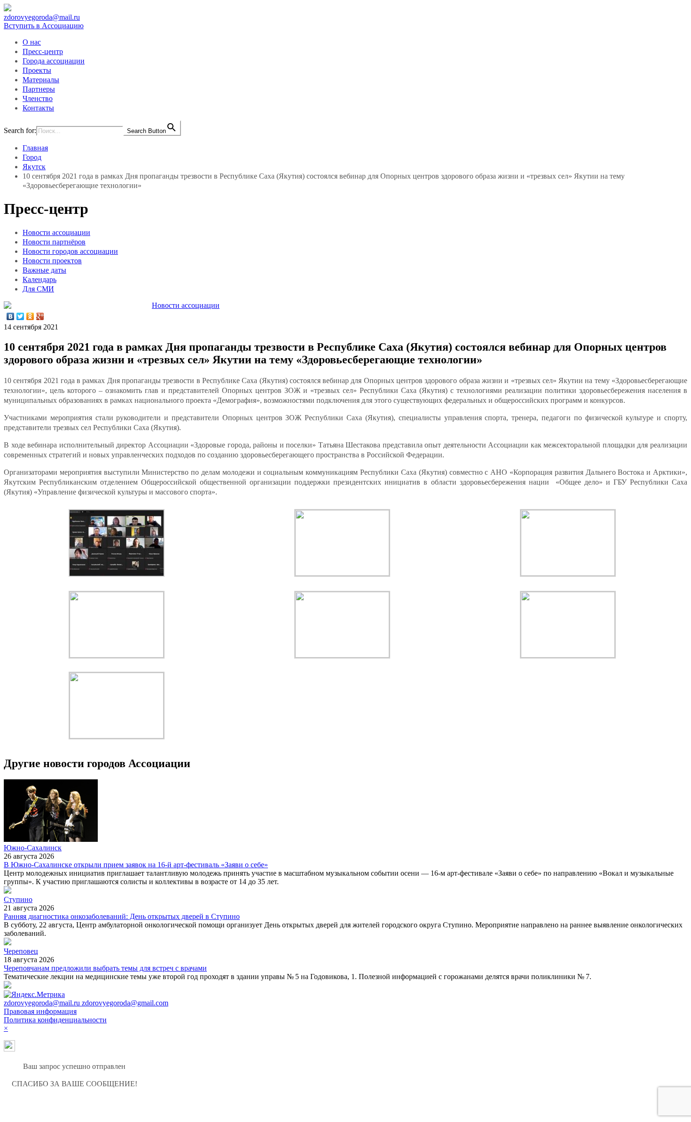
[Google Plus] (40, 316)
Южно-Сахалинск (33, 848)
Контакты (38, 108)
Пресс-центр (43, 51)
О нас (32, 42)
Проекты (37, 70)
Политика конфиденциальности (55, 1020)
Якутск (34, 167)
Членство (38, 98)
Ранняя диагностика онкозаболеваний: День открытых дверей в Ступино (122, 916)
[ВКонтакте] (11, 316)
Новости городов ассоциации (70, 251)
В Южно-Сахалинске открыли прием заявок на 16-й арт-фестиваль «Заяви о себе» (136, 865)
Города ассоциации (54, 61)
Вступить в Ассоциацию (44, 26)
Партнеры (39, 89)
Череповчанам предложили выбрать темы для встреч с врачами (105, 968)
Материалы (41, 80)
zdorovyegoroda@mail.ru (42, 17)
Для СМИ (38, 289)
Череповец (21, 951)
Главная (35, 148)
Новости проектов (52, 261)
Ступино (18, 899)
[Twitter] (20, 316)
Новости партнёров (54, 242)
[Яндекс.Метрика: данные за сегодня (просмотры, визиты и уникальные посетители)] (34, 994)
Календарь (39, 279)
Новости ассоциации (56, 232)
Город (32, 157)
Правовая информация (40, 1011)
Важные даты (44, 270)
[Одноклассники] (30, 316)
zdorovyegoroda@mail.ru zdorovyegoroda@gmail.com (86, 1003)
